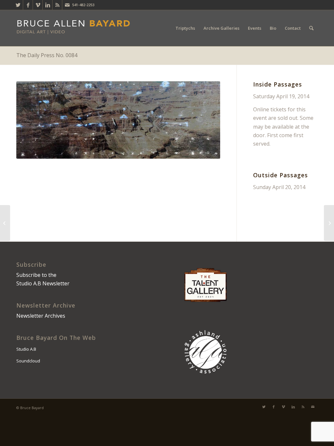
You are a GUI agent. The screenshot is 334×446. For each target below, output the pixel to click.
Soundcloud (28, 361)
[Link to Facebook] (28, 5)
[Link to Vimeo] (37, 5)
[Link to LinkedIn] (47, 5)
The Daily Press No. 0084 (46, 55)
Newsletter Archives (40, 315)
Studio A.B (26, 349)
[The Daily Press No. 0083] (5, 223)
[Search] (311, 28)
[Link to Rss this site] (57, 5)
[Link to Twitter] (18, 5)
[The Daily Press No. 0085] (329, 223)
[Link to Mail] (67, 5)
